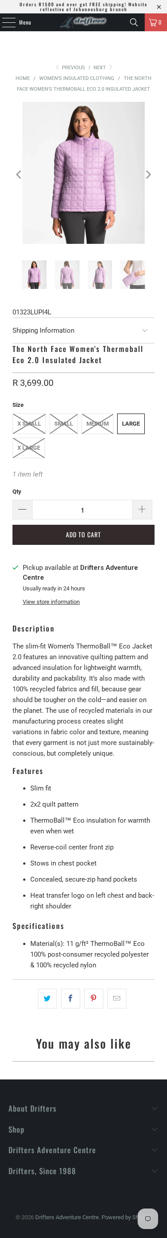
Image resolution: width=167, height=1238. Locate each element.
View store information (51, 601)
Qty (16, 491)
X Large (28, 447)
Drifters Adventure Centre (67, 1217)
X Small (29, 423)
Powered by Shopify (126, 1217)
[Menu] (4, 22)
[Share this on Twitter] (47, 998)
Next (100, 68)
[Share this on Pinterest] (93, 998)
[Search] (134, 22)
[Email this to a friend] (116, 998)
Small (63, 423)
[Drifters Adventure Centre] (84, 22)
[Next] (148, 174)
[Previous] (19, 174)
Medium (97, 423)
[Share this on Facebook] (70, 998)
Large (131, 423)
